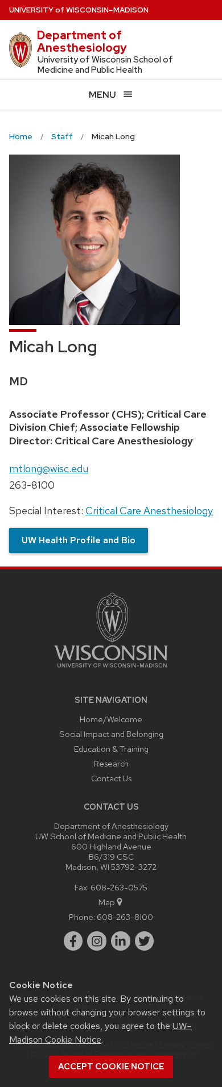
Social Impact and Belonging (111, 733)
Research (111, 763)
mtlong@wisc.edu (48, 468)
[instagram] (96, 941)
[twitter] (144, 941)
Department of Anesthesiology (82, 41)
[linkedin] (120, 941)
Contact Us (111, 778)
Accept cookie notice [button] (111, 1066)
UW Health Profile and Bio (78, 540)
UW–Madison (79, 10)
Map (106, 902)
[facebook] (73, 941)
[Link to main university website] (111, 670)
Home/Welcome (111, 719)
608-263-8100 (125, 916)
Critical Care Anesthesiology (149, 510)
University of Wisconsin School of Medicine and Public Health (105, 65)
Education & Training (111, 748)
